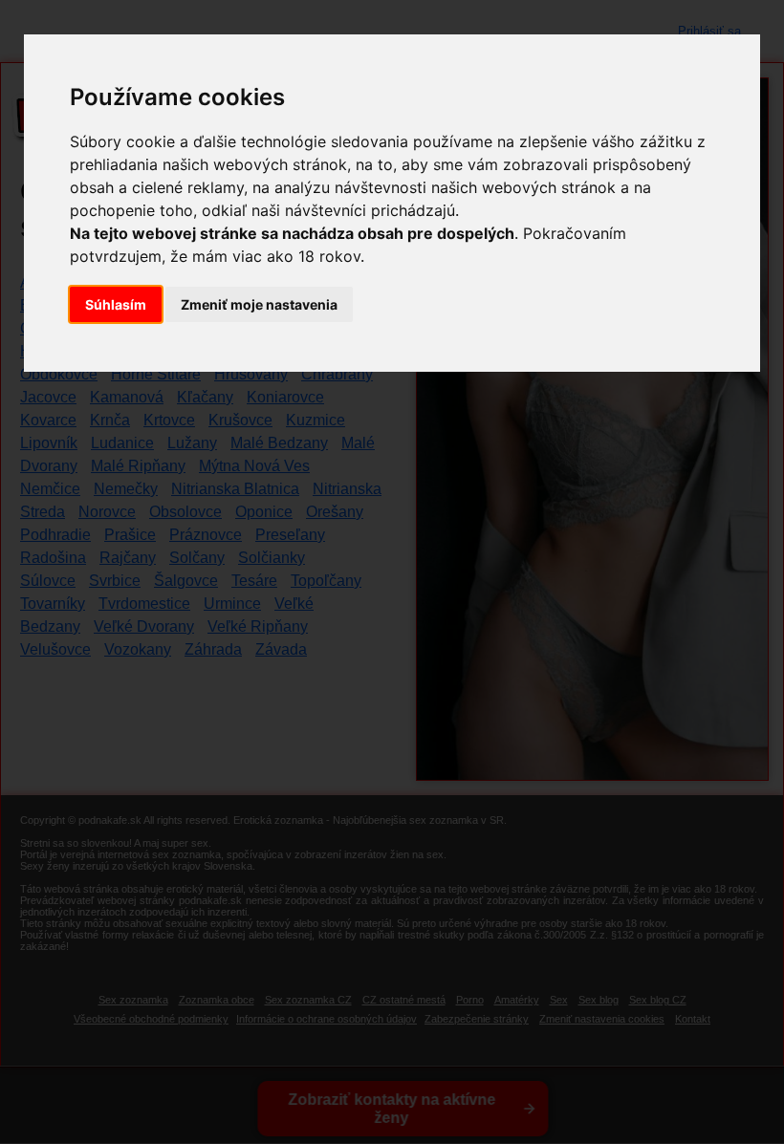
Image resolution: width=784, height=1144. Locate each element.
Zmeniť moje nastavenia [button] (259, 304)
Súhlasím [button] (115, 304)
